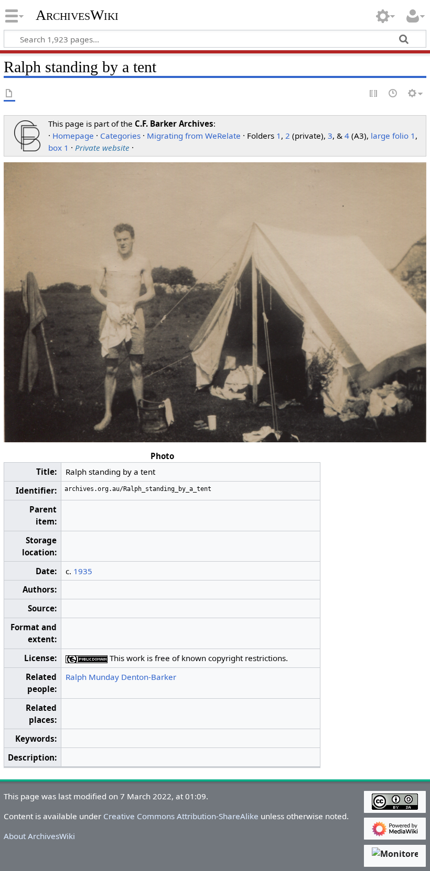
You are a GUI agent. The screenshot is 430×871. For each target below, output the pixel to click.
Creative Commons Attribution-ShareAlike (181, 816)
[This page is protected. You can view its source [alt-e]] (374, 94)
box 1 (58, 147)
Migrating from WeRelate (194, 135)
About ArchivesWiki (39, 836)
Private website (102, 147)
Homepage (73, 135)
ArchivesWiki (77, 15)
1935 (82, 571)
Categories (120, 135)
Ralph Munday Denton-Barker (121, 677)
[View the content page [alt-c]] (9, 94)
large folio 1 (393, 135)
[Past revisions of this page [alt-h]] (393, 94)
